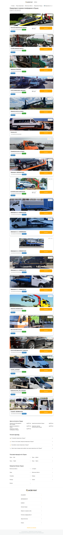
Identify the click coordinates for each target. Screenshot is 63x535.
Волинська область (29, 5)
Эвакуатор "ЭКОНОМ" (16, 69)
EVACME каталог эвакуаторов (18, 191)
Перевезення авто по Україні (17, 151)
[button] (52, 19)
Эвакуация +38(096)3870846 (17, 172)
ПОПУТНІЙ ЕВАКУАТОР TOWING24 (19, 350)
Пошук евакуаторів (20, 5)
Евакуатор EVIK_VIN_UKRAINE (18, 390)
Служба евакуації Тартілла (17, 48)
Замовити (46, 28)
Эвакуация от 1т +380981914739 (18, 270)
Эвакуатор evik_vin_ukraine (17, 111)
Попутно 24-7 (14, 132)
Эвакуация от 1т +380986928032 (18, 231)
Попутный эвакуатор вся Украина (18, 27)
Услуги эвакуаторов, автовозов (18, 90)
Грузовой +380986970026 (17, 411)
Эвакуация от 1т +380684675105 (18, 251)
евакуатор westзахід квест (17, 308)
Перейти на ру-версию (31, 527)
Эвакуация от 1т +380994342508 (18, 212)
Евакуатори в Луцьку (38, 5)
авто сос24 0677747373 (16, 329)
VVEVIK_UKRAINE (15, 369)
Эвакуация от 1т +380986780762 (18, 289)
